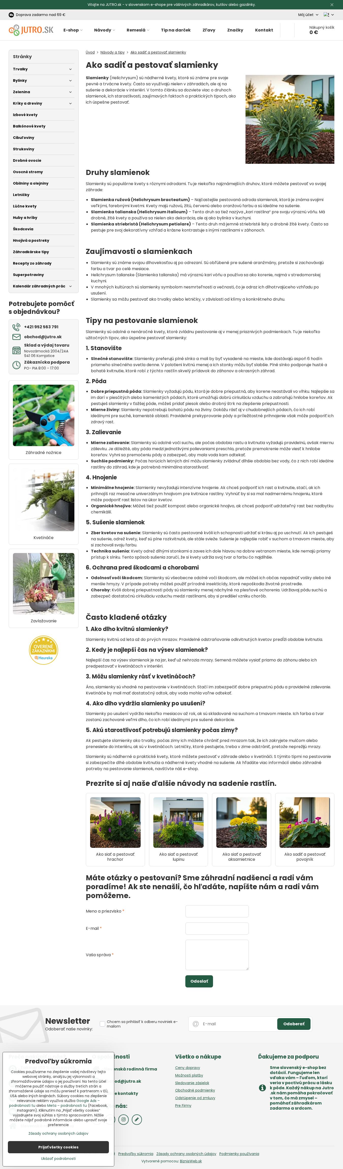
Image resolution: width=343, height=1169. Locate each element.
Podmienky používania (239, 1153)
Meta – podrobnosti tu (67, 1105)
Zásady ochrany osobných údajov (186, 1153)
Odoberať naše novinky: (69, 1029)
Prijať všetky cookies (58, 1147)
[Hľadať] (287, 30)
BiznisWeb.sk (191, 1161)
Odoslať (199, 981)
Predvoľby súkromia (135, 1153)
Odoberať (293, 1024)
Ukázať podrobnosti (58, 1158)
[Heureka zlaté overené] (43, 663)
